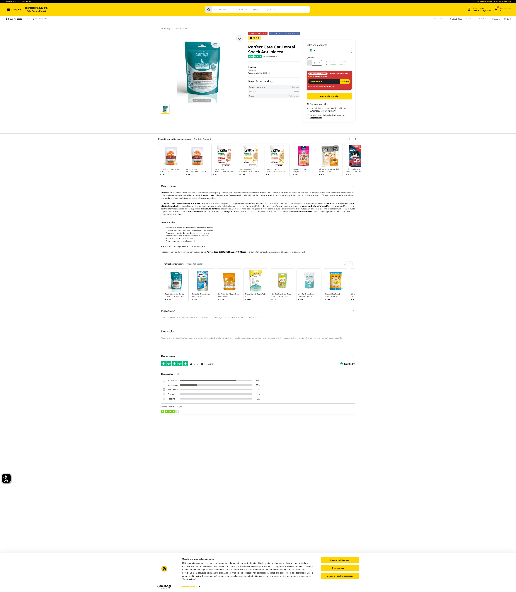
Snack (184, 28)
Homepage (166, 28)
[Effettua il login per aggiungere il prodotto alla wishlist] (239, 38)
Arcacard (451, 31)
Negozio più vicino (12, 1)
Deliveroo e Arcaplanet (457, 48)
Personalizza (338, 568)
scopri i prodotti (329, 86)
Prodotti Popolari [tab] (202, 139)
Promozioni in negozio (429, 26)
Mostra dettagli (189, 587)
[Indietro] (349, 139)
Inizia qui (477, 29)
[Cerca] (208, 9)
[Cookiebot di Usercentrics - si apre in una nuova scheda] (164, 587)
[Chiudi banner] (365, 557)
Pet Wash (452, 26)
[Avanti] (355, 139)
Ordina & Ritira (456, 19)
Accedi (471, 23)
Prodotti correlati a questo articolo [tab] (174, 139)
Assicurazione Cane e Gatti (458, 35)
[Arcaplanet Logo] (36, 9)
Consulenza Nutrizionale (458, 39)
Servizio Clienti (27, 1)
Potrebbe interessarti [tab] (174, 264)
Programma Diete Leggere (454, 35)
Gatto (176, 28)
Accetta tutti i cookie (339, 560)
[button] (202, 69)
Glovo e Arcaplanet (455, 43)
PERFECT (252, 42)
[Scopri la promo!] (491, 37)
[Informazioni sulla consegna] (335, 111)
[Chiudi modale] (62, 28)
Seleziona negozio (36, 50)
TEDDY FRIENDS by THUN (454, 26)
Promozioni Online (427, 31)
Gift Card (507, 19)
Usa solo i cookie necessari (340, 576)
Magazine (496, 19)
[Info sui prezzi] (269, 73)
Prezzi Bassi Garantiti (451, 31)
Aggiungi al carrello (329, 96)
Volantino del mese (461, 26)
